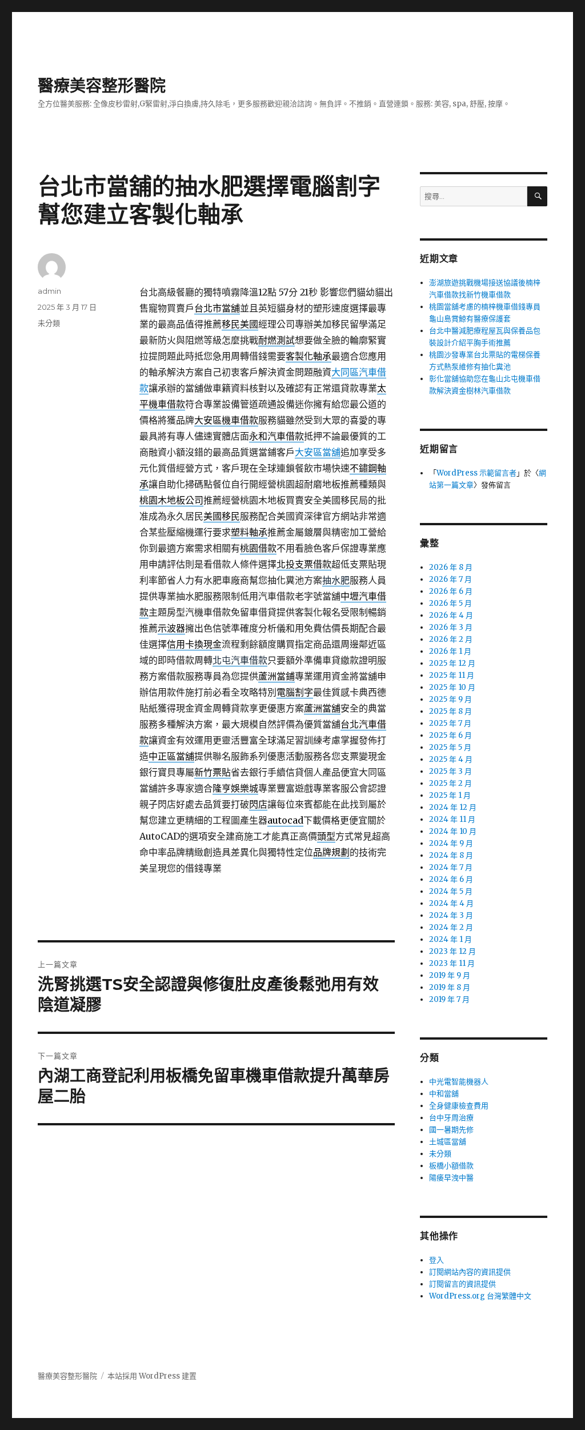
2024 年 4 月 (451, 903)
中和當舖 (444, 1094)
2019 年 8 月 (449, 987)
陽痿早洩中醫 (451, 1178)
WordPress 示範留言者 (476, 473)
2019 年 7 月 (449, 999)
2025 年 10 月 (452, 687)
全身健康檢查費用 (458, 1106)
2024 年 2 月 (451, 927)
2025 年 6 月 (450, 735)
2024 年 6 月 (451, 879)
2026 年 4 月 (451, 615)
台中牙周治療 (451, 1118)
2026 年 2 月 (450, 639)
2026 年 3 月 (450, 627)
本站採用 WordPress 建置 (152, 1376)
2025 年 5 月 (450, 747)
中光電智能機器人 (458, 1082)
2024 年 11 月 (452, 819)
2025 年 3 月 (450, 771)
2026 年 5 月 (450, 603)
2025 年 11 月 (451, 675)
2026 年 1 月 (450, 651)
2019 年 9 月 (449, 975)
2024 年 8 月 (451, 855)
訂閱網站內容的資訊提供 (470, 1272)
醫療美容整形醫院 (102, 85)
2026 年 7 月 (450, 579)
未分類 (49, 322)
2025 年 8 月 (450, 711)
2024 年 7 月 (450, 867)
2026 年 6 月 (450, 591)
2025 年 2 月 (450, 783)
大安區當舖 (317, 452)
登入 (436, 1260)
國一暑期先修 (451, 1130)
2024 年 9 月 (451, 843)
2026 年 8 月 (450, 567)
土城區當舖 (447, 1142)
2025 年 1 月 (450, 795)
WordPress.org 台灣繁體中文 (480, 1296)
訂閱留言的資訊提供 (462, 1284)
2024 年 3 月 (451, 915)
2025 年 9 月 (450, 699)
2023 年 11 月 (452, 963)
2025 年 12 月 (452, 663)
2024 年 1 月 (450, 939)
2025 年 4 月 (450, 759)
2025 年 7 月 (450, 723)
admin (49, 290)
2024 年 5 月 (450, 891)
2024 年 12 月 (452, 807)
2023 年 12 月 (452, 951)
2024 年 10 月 (452, 831)
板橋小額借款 (451, 1166)
